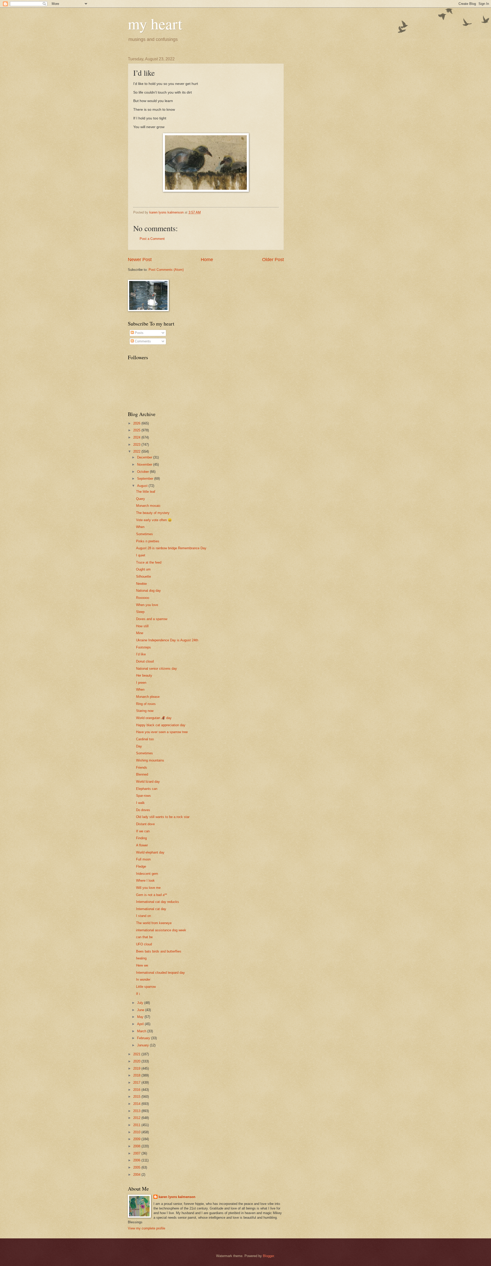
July (140, 1003)
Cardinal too (145, 739)
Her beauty (144, 675)
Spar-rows (143, 796)
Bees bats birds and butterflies (158, 951)
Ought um (143, 569)
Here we (142, 965)
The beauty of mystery (153, 513)
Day (139, 746)
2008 (137, 1146)
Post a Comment (152, 239)
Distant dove (145, 824)
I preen (141, 683)
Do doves (143, 810)
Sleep (140, 612)
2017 (137, 1082)
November (145, 464)
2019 (137, 1068)
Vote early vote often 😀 (154, 520)
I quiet (140, 555)
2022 (137, 451)
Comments (142, 341)
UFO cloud (144, 944)
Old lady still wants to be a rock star (162, 817)
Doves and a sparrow (151, 619)
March (142, 1031)
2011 (137, 1125)
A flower (142, 845)
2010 (137, 1132)
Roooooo (142, 598)
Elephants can (146, 789)
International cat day (151, 909)
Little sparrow (146, 987)
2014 (137, 1104)
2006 (137, 1160)
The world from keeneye (154, 923)
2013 (137, 1111)
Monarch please (148, 697)
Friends (141, 767)
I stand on (143, 916)
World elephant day (150, 852)
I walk (140, 803)
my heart (155, 23)
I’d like (141, 654)
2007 (137, 1153)
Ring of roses (146, 704)
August (143, 486)
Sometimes (144, 534)
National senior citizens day (156, 668)
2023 (137, 444)
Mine (139, 633)
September (145, 478)
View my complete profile (146, 1228)
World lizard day (148, 781)
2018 (137, 1075)
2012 (137, 1118)
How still (142, 626)
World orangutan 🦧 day (154, 718)
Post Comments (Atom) (166, 270)
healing (141, 958)
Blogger (268, 1256)
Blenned (142, 774)
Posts (138, 333)
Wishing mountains (150, 760)
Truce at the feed (148, 562)
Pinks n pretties (147, 541)
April (141, 1024)
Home (207, 259)
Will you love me (148, 888)
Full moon (143, 859)
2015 (137, 1097)
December (145, 457)
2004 (137, 1175)
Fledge (141, 866)
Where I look (145, 880)
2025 (137, 430)
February (144, 1038)
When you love (147, 605)
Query (140, 499)
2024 (137, 437)
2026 (137, 423)
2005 (137, 1167)
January (143, 1045)
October (143, 472)
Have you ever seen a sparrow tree (162, 732)
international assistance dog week (161, 930)
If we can (143, 831)
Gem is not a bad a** (151, 895)
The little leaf (145, 492)
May (140, 1017)
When (140, 527)
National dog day (148, 590)
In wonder (143, 979)
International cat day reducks (157, 902)
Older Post (273, 259)
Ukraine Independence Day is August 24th (167, 640)
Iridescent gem (147, 874)
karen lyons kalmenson (177, 1197)
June (141, 1010)
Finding (141, 838)
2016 (137, 1090)
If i (138, 994)
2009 (137, 1139)
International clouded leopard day (160, 972)
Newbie (141, 584)
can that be (144, 937)
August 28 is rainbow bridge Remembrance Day (171, 548)
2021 (137, 1054)
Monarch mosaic (148, 506)
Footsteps (143, 647)
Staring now (144, 711)
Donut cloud (145, 661)
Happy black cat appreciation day (160, 725)
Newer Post (140, 259)
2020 (137, 1061)
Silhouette (143, 576)
